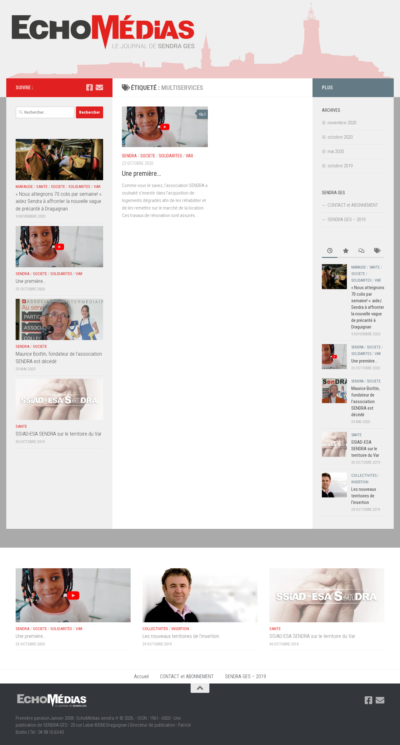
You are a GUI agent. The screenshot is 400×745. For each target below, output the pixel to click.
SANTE (42, 186)
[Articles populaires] (345, 251)
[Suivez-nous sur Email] (99, 87)
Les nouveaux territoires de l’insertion (363, 495)
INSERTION (359, 482)
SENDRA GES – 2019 (346, 219)
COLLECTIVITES (364, 475)
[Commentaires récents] (361, 251)
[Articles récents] (330, 251)
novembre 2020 (342, 123)
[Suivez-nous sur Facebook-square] (89, 87)
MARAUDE (24, 186)
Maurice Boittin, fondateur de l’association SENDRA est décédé (365, 401)
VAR (189, 155)
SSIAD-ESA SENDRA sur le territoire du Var (59, 434)
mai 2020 (336, 151)
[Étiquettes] (376, 251)
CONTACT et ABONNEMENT (353, 205)
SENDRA (129, 155)
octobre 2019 (340, 166)
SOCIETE (147, 155)
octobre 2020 (340, 137)
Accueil (141, 676)
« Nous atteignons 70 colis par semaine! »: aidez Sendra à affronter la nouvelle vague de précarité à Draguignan (59, 201)
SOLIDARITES (170, 155)
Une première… (141, 173)
